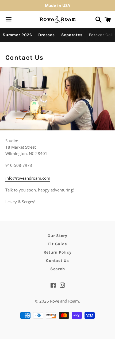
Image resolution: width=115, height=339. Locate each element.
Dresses (46, 34)
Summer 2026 (17, 34)
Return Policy (58, 252)
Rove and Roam (64, 301)
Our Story (57, 235)
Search (57, 268)
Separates (72, 34)
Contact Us (57, 260)
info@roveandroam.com (27, 178)
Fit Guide (57, 244)
